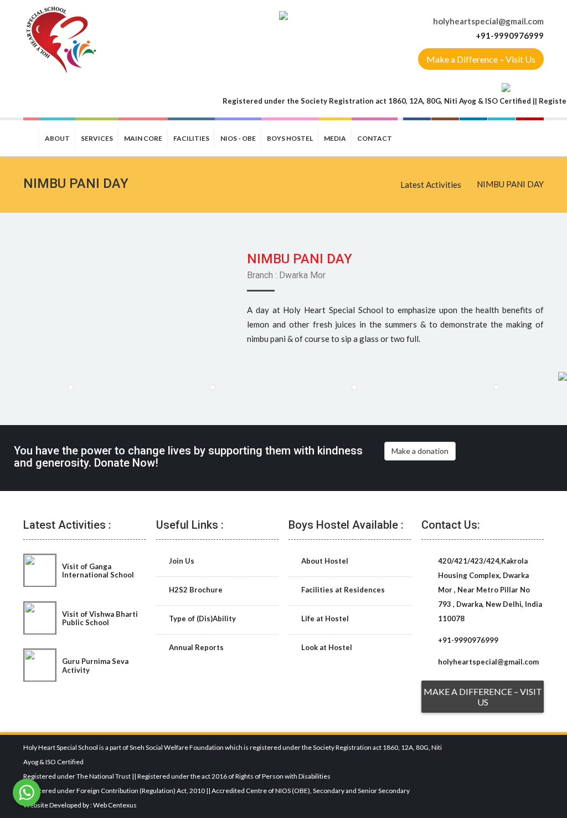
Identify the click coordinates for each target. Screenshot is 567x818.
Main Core (143, 138)
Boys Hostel (290, 138)
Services (97, 138)
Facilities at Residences (342, 589)
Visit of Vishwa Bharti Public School (100, 618)
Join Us (180, 560)
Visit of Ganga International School (98, 570)
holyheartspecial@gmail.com (488, 21)
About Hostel (324, 560)
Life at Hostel (324, 618)
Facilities (191, 138)
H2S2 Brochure (195, 589)
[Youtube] (530, 136)
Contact (374, 138)
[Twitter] (502, 136)
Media (335, 138)
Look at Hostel (326, 647)
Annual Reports (195, 647)
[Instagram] (445, 136)
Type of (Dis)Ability (201, 618)
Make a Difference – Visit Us (480, 59)
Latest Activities (430, 185)
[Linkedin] (473, 136)
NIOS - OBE (238, 138)
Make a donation (420, 451)
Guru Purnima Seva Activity (95, 665)
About (57, 138)
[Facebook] (417, 136)
